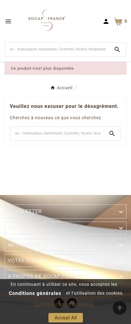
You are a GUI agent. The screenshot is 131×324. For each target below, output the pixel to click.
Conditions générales (35, 293)
